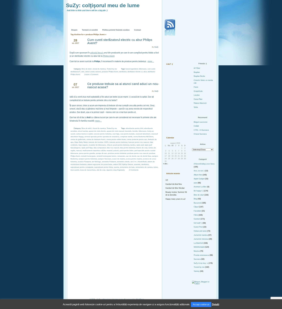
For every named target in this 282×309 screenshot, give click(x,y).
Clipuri (196, 207)
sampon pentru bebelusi (88, 159)
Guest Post (198, 227)
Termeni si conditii (90, 30)
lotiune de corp (142, 148)
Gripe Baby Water (81, 142)
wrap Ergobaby (119, 170)
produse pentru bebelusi (117, 153)
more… (151, 61)
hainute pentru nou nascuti (138, 142)
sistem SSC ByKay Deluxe (123, 164)
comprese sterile (126, 137)
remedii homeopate (88, 156)
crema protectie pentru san (137, 139)
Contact (137, 30)
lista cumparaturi (100, 148)
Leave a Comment (91, 74)
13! (166, 180)
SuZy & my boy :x (201, 263)
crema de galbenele (78, 139)
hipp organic (83, 145)
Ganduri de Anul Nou (173, 184)
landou (133, 145)
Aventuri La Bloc (200, 187)
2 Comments (133, 170)
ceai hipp (115, 134)
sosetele (137, 164)
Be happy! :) (198, 191)
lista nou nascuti (113, 148)
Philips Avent (108, 56)
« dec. (165, 164)
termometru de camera (144, 167)
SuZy (156, 47)
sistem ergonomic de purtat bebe (99, 164)
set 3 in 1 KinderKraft (139, 162)
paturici (116, 150)
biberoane (143, 69)
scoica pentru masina (134, 159)
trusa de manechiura (88, 170)
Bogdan (197, 72)
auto (195, 183)
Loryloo (197, 95)
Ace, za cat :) (199, 171)
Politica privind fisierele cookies (116, 30)
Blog (195, 199)
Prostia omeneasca (201, 255)
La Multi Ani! (198, 243)
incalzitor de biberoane (97, 145)
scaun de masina (118, 159)
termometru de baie (127, 167)
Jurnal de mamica (99, 69)
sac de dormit (131, 156)
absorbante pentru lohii (134, 128)
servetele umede (123, 162)
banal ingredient (132, 69)
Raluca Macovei (200, 103)
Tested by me (112, 69)
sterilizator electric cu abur (137, 72)
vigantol (109, 170)
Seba (196, 107)
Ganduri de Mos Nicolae (175, 188)
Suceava (197, 259)
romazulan (121, 156)
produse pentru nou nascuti (137, 153)
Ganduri (197, 219)
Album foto (198, 175)
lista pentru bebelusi (127, 148)
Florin (196, 87)
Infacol (109, 145)
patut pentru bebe (126, 150)
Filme (196, 215)
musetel (109, 150)
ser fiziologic (96, 162)
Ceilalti (196, 126)
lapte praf (140, 145)
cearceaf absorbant (143, 134)
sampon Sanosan (104, 159)
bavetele (128, 131)
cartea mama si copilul (84, 134)
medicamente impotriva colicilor (94, 150)
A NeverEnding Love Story (204, 164)
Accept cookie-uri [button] (201, 304)
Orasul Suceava (200, 134)
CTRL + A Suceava (201, 130)
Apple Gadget (199, 179)
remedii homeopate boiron (106, 156)
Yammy (197, 271)
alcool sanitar (83, 131)
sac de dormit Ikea (144, 156)
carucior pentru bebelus (102, 134)
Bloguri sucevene (200, 122)
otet (82, 72)
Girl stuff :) (198, 223)
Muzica (196, 251)
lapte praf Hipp (87, 148)
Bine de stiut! (87, 69)
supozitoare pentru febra (103, 167)
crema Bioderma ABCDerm (143, 137)
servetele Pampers (109, 162)
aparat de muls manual (115, 131)
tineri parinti (74, 170)
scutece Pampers (84, 162)
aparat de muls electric (97, 131)
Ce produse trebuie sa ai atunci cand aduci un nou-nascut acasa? (123, 85)
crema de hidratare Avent (95, 139)
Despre (74, 30)
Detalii (215, 304)
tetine (156, 167)
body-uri (150, 131)
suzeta (116, 167)
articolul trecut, (97, 53)
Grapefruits (198, 91)
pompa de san (101, 153)
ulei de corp (101, 170)
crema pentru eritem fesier (116, 139)
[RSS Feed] (170, 27)
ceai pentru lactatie (127, 134)
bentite (135, 131)
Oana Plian (198, 99)
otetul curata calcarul (93, 72)
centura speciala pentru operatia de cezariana (101, 137)
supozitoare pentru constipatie (81, 167)
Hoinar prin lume (200, 231)
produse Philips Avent (110, 72)
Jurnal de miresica (201, 239)
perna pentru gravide (87, 153)
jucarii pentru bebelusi (121, 145)
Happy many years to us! (175, 199)
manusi (79, 150)
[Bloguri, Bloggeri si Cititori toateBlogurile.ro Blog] (203, 284)
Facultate (197, 211)
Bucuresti (197, 203)
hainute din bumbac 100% (99, 142)
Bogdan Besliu (199, 76)
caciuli (72, 134)
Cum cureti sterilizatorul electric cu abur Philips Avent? (119, 41)
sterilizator (122, 72)
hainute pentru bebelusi (118, 142)
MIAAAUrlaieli (199, 247)
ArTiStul (197, 68)
